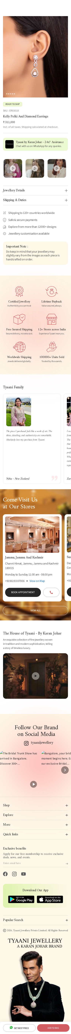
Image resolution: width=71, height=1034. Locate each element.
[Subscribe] (67, 863)
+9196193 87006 (15, 581)
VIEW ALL (35, 610)
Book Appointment (23, 592)
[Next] (65, 770)
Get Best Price (21, 1028)
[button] (19, 770)
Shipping (26, 127)
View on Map (37, 581)
